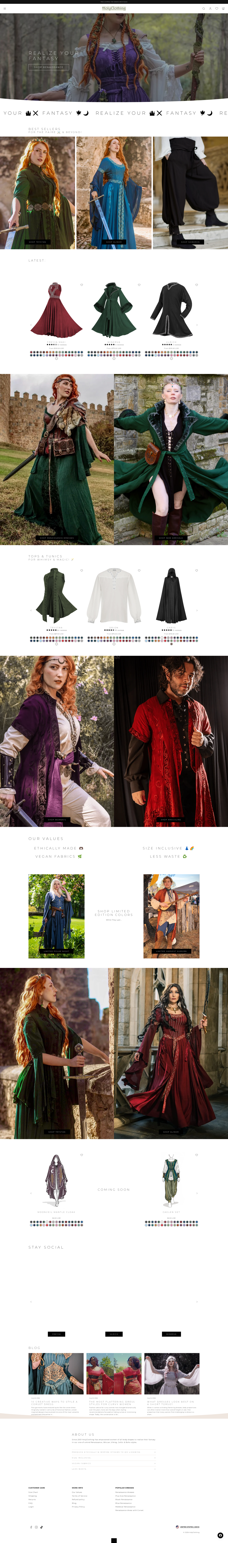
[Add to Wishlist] (82, 285)
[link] (210, 8)
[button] (5, 8)
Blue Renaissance (123, 1503)
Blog (74, 1503)
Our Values (77, 1492)
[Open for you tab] (220, 1535)
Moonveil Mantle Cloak (56, 1212)
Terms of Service (79, 1496)
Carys (171, 628)
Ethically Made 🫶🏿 (59, 848)
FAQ (30, 1503)
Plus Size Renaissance (125, 1496)
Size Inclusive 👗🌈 (169, 848)
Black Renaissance (123, 1499)
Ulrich (171, 342)
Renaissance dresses (124, 1492)
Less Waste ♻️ (169, 856)
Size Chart (33, 1492)
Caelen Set (171, 1212)
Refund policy (78, 1499)
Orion (114, 628)
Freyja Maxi (56, 342)
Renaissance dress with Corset (129, 1510)
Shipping (32, 1496)
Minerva (114, 342)
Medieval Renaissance (125, 1507)
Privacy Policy (78, 1507)
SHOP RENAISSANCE (49, 67)
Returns (32, 1499)
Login (31, 1507)
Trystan (56, 628)
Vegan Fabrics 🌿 (59, 856)
